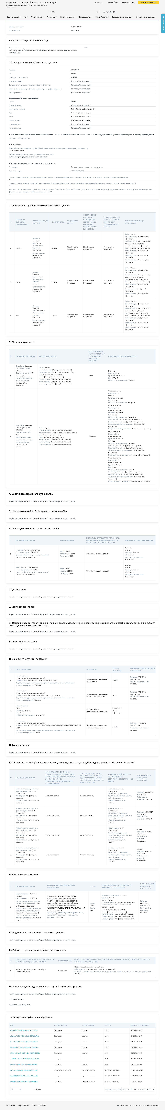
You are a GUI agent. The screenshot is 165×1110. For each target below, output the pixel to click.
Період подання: (85, 17)
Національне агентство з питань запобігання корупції (140, 1105)
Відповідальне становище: (121, 17)
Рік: (25, 17)
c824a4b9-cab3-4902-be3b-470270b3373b (25, 1053)
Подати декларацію (148, 2)
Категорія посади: (67, 17)
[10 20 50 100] (15, 1089)
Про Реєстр (99, 2)
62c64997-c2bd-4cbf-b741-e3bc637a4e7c (24, 1047)
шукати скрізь (111, 12)
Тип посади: (51, 17)
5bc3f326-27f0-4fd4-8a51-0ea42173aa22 (23, 1076)
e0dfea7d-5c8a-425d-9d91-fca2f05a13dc (24, 1030)
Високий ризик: (101, 17)
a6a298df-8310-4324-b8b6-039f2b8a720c (24, 1036)
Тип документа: (36, 17)
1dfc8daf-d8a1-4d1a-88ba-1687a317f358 (23, 1070)
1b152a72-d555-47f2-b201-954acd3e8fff (23, 1064)
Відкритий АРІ (112, 2)
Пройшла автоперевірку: (145, 17)
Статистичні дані (127, 2)
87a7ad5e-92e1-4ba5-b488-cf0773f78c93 (24, 1042)
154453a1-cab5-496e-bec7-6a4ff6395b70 (24, 1081)
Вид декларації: (13, 17)
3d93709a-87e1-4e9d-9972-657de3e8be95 (24, 1059)
